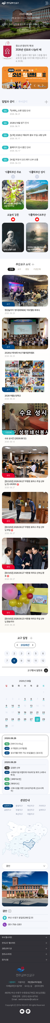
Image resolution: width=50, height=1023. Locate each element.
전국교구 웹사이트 (8, 943)
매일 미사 (25, 30)
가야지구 (42, 806)
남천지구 (7, 806)
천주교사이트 (7, 954)
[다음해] (33, 645)
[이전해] (17, 645)
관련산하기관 (7, 948)
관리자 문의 (39, 986)
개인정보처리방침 (35, 982)
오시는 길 (28, 986)
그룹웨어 (11, 982)
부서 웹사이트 (7, 937)
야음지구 (30, 814)
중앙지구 (19, 806)
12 (43, 660)
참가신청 (5, 960)
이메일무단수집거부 (14, 986)
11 (36, 660)
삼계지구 (42, 810)
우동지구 (19, 810)
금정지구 (7, 810)
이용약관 (21, 982)
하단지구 (30, 806)
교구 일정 (22, 638)
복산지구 (19, 814)
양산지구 (30, 810)
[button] (35, 86)
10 (28, 660)
